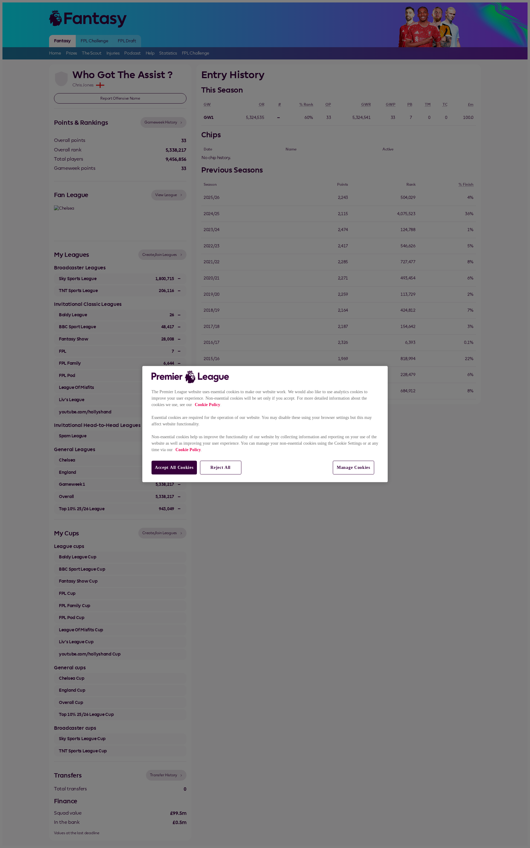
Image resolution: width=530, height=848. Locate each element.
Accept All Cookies (174, 467)
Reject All (220, 467)
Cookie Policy (207, 404)
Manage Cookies (353, 467)
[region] (265, 424)
